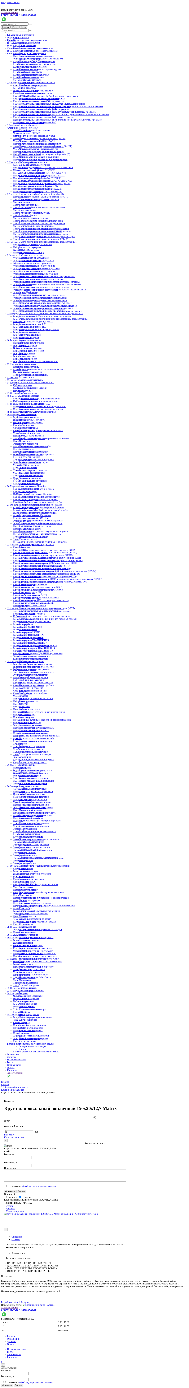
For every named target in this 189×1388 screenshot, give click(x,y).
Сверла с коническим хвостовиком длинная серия (44, 228)
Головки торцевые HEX (31, 637)
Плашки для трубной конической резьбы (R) (41, 194)
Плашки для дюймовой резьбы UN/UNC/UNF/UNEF (45, 181)
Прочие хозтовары (28, 1041)
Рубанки (23, 746)
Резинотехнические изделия (33, 783)
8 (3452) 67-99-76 (9, 15)
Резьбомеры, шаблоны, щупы (33, 462)
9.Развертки (13, 313)
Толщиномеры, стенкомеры (33, 470)
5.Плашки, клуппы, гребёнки (28, 170)
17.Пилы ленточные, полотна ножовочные (34, 411)
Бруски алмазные (27, 96)
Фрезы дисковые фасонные (32, 279)
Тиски (16, 539)
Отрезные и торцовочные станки (35, 815)
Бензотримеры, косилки (31, 972)
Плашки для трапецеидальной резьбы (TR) (40, 191)
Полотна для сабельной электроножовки (39, 911)
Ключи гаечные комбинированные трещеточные (43, 568)
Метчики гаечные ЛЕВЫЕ (26, 133)
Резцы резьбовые (27, 366)
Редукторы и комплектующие (34, 778)
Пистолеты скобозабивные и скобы (36, 738)
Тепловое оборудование (31, 836)
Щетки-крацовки (27, 932)
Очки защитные (27, 1006)
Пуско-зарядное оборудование (34, 826)
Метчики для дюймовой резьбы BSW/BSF (34, 136)
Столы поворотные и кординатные (36, 544)
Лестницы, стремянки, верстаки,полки (38, 956)
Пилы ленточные (27, 414)
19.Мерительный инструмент (28, 422)
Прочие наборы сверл (30, 260)
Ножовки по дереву (29, 727)
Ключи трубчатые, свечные (32, 605)
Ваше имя (9, 1154)
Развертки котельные (29, 332)
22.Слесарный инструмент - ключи (30, 552)
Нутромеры (25, 449)
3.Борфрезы (13, 125)
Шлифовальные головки (31, 77)
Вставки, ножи (26, 377)
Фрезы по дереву (27, 921)
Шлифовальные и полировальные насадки (40, 929)
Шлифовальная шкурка (30, 72)
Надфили (17, 704)
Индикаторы (25, 427)
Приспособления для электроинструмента (40, 820)
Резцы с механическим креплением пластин (35, 361)
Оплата (10, 1067)
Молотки (17, 696)
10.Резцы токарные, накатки (27, 348)
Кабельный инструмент (31, 688)
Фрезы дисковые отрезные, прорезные (32, 263)
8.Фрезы (11, 255)
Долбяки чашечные (28, 398)
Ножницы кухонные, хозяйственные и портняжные (39, 712)
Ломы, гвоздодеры (28, 701)
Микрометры (25, 443)
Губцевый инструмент (30, 677)
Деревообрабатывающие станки (35, 802)
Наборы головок (27, 661)
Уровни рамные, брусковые (33, 481)
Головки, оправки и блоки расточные (38, 523)
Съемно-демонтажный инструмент (30, 751)
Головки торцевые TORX (32, 642)
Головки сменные (28, 629)
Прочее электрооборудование (34, 823)
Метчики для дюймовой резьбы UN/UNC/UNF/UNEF (46, 167)
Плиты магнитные (28, 539)
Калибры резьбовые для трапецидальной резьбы (43, 510)
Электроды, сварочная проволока (36, 791)
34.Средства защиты (23, 1001)
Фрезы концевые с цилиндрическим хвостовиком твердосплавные (52, 289)
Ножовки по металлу (29, 730)
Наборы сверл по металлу (32, 258)
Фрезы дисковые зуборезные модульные (39, 268)
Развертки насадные (29, 337)
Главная (11, 1336)
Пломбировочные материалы (33, 1038)
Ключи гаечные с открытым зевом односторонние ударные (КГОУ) (53, 581)
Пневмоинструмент (29, 940)
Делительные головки (30, 526)
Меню (15, 27)
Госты (10, 45)
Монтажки (18, 698)
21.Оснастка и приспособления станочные (34, 512)
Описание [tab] (17, 1236)
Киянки (23, 690)
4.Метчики (12, 128)
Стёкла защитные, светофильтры (35, 1017)
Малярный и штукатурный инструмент (33, 951)
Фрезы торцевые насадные (32, 295)
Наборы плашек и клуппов (32, 175)
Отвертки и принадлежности (33, 733)
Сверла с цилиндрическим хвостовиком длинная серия (47, 236)
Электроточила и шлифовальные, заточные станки (44, 866)
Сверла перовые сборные (31, 212)
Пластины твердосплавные (32, 374)
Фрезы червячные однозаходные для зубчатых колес (45, 303)
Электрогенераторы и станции (34, 847)
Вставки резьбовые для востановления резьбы (30, 1044)
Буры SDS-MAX (27, 881)
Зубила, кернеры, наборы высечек (36, 682)
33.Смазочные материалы (26, 998)
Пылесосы (18, 821)
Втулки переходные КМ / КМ (34, 518)
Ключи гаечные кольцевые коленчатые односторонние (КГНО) (51, 560)
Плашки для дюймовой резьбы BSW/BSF (40, 178)
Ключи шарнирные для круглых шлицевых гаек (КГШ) (47, 608)
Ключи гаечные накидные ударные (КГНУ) (41, 571)
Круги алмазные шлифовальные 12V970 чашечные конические (51, 111)
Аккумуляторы (26, 876)
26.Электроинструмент (18, 786)
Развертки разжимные (30, 340)
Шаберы (23, 767)
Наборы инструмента (29, 709)
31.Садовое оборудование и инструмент (33, 966)
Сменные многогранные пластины (36, 382)
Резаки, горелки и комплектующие (36, 781)
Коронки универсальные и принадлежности (35, 401)
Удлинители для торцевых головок (36, 666)
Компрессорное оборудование (34, 804)
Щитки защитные (28, 1020)
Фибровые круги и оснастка (33, 66)
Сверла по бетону (28, 215)
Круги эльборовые (28, 125)
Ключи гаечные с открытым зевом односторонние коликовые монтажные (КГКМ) (60, 579)
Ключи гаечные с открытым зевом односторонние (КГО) (47, 576)
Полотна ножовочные (30, 417)
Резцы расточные (27, 364)
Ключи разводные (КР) (30, 592)
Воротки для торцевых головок (35, 621)
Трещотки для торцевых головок (35, 664)
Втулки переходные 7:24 (31, 515)
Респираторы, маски (29, 1014)
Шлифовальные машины (31, 842)
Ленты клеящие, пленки (31, 953)
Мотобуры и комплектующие (33, 974)
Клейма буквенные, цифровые (34, 693)
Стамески (18, 744)
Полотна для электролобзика (33, 913)
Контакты (12, 53)
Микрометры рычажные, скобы (35, 446)
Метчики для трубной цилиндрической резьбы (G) (44, 154)
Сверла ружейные (28, 223)
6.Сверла (11, 194)
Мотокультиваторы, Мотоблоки (35, 977)
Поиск (23, 27)
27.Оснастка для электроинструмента (32, 873)
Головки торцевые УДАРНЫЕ (34, 645)
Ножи (16, 1025)
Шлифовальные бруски (31, 74)
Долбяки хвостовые (29, 396)
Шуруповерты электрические (34, 844)
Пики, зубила (25, 908)
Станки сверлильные (29, 834)
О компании (13, 1054)
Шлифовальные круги (30, 80)
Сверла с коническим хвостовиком (36, 226)
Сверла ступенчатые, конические (35, 244)
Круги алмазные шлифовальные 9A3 (37, 122)
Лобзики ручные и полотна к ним (30, 690)
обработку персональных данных (39, 1186)
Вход (3, 2)
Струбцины (25, 757)
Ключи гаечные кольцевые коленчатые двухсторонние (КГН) (44, 550)
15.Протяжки (13, 393)
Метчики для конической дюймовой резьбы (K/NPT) (39, 138)
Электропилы (26, 860)
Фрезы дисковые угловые (32, 276)
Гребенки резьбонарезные (32, 173)
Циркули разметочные (30, 486)
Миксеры (17, 887)
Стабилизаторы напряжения (33, 831)
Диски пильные (27, 889)
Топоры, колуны (27, 765)
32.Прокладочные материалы (28, 996)
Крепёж (23, 950)
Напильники (25, 717)
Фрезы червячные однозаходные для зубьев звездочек (46, 305)
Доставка (11, 1057)
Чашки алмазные (27, 927)
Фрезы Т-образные (28, 292)
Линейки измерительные (31, 435)
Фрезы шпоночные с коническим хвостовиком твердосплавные (51, 313)
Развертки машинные (30, 335)
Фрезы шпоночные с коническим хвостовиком (42, 311)
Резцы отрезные (27, 353)
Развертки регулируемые (31, 342)
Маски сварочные (28, 775)
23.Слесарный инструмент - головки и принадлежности (41, 616)
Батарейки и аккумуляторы (32, 1025)
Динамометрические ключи (33, 658)
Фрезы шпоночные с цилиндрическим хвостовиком (45, 316)
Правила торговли (16, 1059)
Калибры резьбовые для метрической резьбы (41, 507)
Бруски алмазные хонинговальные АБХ (39, 98)
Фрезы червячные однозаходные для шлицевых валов (46, 308)
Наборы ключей (27, 613)
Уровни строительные (30, 483)
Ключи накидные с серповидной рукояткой (41, 589)
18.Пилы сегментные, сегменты (29, 419)
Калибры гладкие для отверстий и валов (39, 496)
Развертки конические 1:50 (32, 327)
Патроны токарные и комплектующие (38, 534)
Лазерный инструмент (30, 433)
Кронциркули (26, 430)
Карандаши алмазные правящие (35, 101)
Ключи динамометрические (33, 584)
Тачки (16, 985)
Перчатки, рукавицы (29, 1009)
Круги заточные (27, 50)
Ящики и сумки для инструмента (30, 762)
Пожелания (10, 1168)
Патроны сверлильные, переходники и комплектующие (47, 905)
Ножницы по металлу (30, 722)
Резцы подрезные (27, 356)
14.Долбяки (13, 382)
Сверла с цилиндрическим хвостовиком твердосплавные (47, 242)
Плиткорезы (25, 964)
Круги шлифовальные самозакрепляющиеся (35, 51)
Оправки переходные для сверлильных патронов (43, 531)
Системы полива (27, 988)
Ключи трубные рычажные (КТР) (36, 603)
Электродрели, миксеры (31, 850)
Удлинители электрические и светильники (40, 839)
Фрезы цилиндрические (31, 300)
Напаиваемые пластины (31, 380)
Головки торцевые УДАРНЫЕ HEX (37, 648)
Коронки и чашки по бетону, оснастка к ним (41, 892)
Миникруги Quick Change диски (35, 61)
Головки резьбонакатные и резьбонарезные (40, 520)
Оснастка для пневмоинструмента (36, 937)
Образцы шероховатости (31, 451)
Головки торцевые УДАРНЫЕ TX (36, 650)
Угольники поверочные (31, 475)
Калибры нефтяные (29, 502)
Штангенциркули (28, 491)
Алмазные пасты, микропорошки (36, 93)
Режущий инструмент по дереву (35, 919)
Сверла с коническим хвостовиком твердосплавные (39, 223)
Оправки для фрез (28, 528)
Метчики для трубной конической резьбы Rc (41, 151)
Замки (16, 1020)
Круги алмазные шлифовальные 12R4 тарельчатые (44, 109)
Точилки (23, 1043)
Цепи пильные (26, 924)
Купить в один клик (14, 1137)
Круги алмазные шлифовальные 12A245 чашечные (44, 106)
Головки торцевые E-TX (31, 635)
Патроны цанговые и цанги (33, 536)
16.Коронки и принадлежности (28, 404)
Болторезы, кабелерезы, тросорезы (36, 672)
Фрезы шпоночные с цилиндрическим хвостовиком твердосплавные (53, 319)
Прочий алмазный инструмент (34, 130)
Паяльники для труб (29, 818)
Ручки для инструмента (31, 749)
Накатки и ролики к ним (31, 350)
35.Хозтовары (14, 1014)
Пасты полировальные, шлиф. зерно (37, 64)
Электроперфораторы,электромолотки (38, 858)
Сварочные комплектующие (33, 789)
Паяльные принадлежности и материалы (39, 735)
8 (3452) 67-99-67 (27, 15)
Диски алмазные (27, 887)
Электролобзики (27, 852)
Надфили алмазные (28, 127)
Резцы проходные (28, 358)
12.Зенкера (12, 377)
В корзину (9, 1134)
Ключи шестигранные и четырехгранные (40, 611)
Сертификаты (14, 1065)
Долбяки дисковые (28, 393)
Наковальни (25, 714)
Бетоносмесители (27, 948)
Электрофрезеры (27, 871)
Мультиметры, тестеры (30, 810)
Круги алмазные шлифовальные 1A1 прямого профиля (46, 117)
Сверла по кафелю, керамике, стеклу (37, 220)
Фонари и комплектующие (32, 1046)
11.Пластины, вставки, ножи (27, 372)
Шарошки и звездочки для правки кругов (40, 69)
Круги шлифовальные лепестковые (36, 56)
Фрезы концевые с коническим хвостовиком (41, 281)
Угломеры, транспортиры (32, 473)
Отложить (26, 1197)
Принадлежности (27, 982)
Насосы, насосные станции (32, 812)
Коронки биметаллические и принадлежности (42, 406)
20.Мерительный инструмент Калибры (32, 494)
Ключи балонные (27, 555)
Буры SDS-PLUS (27, 884)
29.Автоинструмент (23, 943)
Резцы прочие (26, 361)
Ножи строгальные (28, 903)
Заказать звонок (9, 12)
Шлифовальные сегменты (32, 85)
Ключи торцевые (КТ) (30, 600)
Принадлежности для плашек (34, 199)
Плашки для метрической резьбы (35, 186)
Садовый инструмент (30, 985)
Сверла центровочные (30, 247)
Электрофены (26, 868)
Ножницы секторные (29, 725)
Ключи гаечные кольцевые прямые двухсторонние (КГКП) (42, 555)
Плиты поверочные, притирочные (36, 454)
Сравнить (13, 1197)
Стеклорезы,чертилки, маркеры (29, 746)
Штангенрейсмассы (29, 488)
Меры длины (25, 441)
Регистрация (13, 2)
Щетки (22, 1049)
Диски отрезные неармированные (30, 40)
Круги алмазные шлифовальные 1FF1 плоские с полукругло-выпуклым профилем (60, 119)
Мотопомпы (25, 980)
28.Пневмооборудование (25, 935)
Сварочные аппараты (29, 786)
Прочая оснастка (27, 916)
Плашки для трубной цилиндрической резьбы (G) (44, 196)
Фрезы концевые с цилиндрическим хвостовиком (44, 287)
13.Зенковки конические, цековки (30, 388)
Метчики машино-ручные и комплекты (39, 157)
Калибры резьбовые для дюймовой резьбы (40, 504)
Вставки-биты (26, 624)
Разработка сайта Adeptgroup (15, 1302)
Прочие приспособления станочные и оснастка (43, 542)
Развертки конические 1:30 (32, 324)
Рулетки (23, 465)
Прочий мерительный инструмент (36, 459)
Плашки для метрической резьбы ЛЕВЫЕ (40, 188)
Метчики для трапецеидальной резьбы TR (40, 149)
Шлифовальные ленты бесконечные (37, 82)
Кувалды (17, 688)
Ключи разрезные (28, 595)
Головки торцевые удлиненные (34, 656)
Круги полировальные (30, 53)
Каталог (5, 27)
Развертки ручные (28, 345)
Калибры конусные (28, 499)
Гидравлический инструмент (33, 674)
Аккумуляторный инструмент (34, 796)
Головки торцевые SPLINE (32, 640)
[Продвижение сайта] (38, 1305)
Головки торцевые (28, 632)
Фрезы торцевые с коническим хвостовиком (41, 297)
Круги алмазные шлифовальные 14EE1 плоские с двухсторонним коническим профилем (64, 114)
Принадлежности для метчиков (34, 165)
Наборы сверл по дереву (31, 255)
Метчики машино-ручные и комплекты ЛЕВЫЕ (43, 159)
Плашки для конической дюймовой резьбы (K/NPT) (45, 183)
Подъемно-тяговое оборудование (35, 741)
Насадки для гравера (29, 900)
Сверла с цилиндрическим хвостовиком (39, 234)
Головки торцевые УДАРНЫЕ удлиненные (40, 653)
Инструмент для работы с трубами (36, 685)
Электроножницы (28, 855)
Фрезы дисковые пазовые (32, 273)
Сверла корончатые (23, 202)
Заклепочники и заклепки (32, 680)
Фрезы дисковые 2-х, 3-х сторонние (37, 265)
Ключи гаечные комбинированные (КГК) (40, 565)
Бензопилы (18, 961)
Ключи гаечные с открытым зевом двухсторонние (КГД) (47, 573)
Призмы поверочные (29, 457)
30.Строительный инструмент (28, 945)
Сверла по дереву (27, 218)
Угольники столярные (30, 478)
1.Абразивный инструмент (20, 35)
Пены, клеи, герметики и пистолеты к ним (40, 961)
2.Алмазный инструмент (25, 90)
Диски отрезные (21, 37)
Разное (22, 1012)
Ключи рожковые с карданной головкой (39, 597)
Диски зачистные (27, 88)
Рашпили (17, 736)
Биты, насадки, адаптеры (31, 879)
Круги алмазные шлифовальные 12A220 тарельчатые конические (46, 96)
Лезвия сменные (27, 1030)
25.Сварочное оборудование (27, 773)
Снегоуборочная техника (31, 990)
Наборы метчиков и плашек (33, 162)
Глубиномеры (26, 425)
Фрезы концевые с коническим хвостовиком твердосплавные (50, 284)
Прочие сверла (26, 204)
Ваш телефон (10, 1162)
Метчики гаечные (28, 138)
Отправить (10, 1191)
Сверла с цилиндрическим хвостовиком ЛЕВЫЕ (43, 239)
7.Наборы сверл (15, 242)
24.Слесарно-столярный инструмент (31, 669)
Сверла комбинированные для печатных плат (42, 207)
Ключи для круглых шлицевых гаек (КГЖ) (40, 587)
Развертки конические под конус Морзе (33, 321)
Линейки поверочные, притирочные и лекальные (38, 430)
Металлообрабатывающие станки (36, 807)
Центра (22, 550)
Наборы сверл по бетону (31, 252)
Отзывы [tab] (16, 1239)
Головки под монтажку (30, 627)
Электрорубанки (27, 863)
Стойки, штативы (28, 467)
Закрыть (21, 1191)
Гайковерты (25, 799)
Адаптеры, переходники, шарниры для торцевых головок (48, 619)
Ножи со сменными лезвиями (28, 1028)
